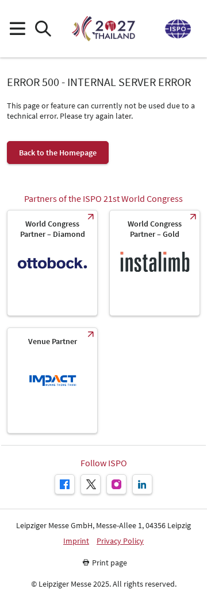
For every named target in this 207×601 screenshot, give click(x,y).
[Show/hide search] (43, 29)
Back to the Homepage (58, 152)
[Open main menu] (17, 29)
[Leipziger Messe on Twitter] (90, 484)
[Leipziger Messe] (177, 29)
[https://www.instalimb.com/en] (155, 262)
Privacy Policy (120, 541)
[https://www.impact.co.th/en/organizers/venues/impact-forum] (52, 380)
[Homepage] (103, 28)
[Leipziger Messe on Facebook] (65, 484)
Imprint (76, 541)
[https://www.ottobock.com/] (52, 262)
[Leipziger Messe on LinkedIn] (142, 484)
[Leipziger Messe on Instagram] (116, 484)
